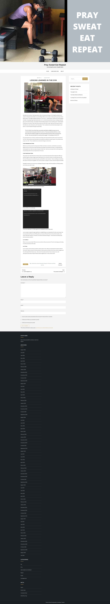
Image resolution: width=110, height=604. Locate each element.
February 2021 (23, 535)
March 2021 (23, 532)
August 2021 (23, 518)
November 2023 (24, 442)
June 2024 (23, 423)
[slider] (38, 184)
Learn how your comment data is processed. (44, 327)
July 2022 (22, 487)
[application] (39, 176)
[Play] (24, 184)
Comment (23, 282)
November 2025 (24, 375)
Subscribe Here (55, 71)
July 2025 (22, 386)
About (62, 71)
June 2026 (23, 355)
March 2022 (23, 499)
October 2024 (23, 411)
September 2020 (24, 549)
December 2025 (24, 372)
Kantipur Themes (61, 602)
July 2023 (22, 453)
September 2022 (24, 482)
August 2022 (23, 484)
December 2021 (24, 507)
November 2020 (24, 544)
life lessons (49, 263)
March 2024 (23, 431)
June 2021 (23, 524)
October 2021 (23, 513)
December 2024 (24, 406)
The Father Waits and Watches (76, 94)
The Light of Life (73, 91)
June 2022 (23, 490)
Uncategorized (24, 578)
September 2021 (24, 515)
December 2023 (24, 439)
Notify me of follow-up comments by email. (30, 319)
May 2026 (23, 358)
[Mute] (52, 184)
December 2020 (24, 541)
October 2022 (23, 479)
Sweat (25, 264)
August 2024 (23, 417)
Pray (21, 567)
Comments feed (24, 592)
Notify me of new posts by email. (28, 322)
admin (39, 77)
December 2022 (24, 473)
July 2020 (22, 555)
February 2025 (23, 400)
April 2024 (23, 428)
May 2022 (23, 493)
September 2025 (24, 380)
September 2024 (24, 414)
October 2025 (23, 377)
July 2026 (22, 352)
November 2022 (24, 476)
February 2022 (23, 501)
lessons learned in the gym (42, 263)
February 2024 (23, 434)
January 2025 (23, 403)
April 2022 (23, 496)
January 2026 (23, 369)
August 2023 (23, 451)
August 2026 (23, 349)
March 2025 (23, 397)
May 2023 (23, 459)
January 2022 (23, 504)
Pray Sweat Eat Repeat (55, 65)
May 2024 (23, 425)
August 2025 (23, 383)
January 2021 (23, 538)
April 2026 (23, 361)
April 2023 (23, 462)
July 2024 (22, 420)
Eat (21, 564)
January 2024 (23, 437)
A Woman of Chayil (74, 89)
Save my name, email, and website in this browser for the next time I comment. (37, 316)
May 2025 (23, 392)
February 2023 (23, 468)
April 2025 (23, 394)
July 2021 (22, 521)
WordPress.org (24, 595)
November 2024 (24, 408)
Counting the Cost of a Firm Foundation (78, 97)
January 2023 (23, 470)
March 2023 (23, 465)
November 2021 (24, 510)
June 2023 (23, 456)
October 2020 (23, 546)
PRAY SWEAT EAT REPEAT (26, 569)
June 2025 (23, 389)
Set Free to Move (73, 100)
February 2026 (23, 366)
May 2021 (23, 527)
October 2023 (23, 445)
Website (22, 310)
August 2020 (23, 552)
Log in (22, 587)
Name (22, 299)
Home (47, 71)
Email (22, 305)
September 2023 (24, 448)
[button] (39, 176)
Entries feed (23, 590)
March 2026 (23, 363)
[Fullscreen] (54, 184)
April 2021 (23, 530)
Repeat (22, 572)
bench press (34, 263)
